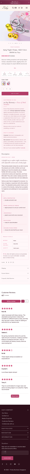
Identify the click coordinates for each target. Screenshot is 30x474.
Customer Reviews (7, 421)
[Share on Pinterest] (11, 262)
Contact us (5, 415)
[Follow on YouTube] (15, 464)
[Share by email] (13, 262)
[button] (5, 56)
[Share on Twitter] (8, 262)
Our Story (5, 413)
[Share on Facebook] (6, 262)
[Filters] (23, 301)
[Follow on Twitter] (6, 464)
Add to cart (15, 93)
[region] (15, 26)
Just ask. (23, 147)
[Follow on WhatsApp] (19, 464)
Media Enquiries (7, 418)
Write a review (11, 301)
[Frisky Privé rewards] (15, 8)
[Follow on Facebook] (2, 464)
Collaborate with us (8, 424)
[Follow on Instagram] (11, 464)
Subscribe (7, 458)
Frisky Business (15, 46)
